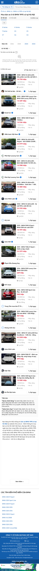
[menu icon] (2, 2)
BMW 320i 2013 (7, 521)
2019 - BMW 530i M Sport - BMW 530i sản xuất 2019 (26, 226)
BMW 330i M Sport (8, 497)
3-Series (4, 27)
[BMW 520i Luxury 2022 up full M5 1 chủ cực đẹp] (8, 101)
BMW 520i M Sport (8, 514)
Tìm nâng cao (6, 7)
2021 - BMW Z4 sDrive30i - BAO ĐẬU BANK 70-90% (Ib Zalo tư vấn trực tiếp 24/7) (26, 163)
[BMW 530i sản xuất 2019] (8, 229)
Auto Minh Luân (10, 199)
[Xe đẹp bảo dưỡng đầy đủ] (8, 380)
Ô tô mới (12, 18)
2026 (12, 44)
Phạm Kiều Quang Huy (12, 263)
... (2, 39)
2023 (33, 44)
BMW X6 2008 (7, 518)
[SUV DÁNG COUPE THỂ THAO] (8, 144)
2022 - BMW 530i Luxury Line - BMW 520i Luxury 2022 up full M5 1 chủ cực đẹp (27, 98)
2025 (19, 44)
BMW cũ (9, 11)
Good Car (8, 113)
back (4, 22)
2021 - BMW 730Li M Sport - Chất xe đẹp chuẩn (26, 248)
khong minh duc (10, 328)
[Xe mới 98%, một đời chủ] (8, 208)
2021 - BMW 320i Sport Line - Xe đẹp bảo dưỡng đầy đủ (26, 377)
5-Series (29, 27)
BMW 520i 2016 (7, 524)
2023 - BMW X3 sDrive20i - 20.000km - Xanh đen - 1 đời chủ (26, 184)
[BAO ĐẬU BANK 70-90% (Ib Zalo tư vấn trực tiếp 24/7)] (8, 165)
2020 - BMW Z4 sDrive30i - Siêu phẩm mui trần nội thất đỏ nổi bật (27, 77)
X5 (27, 31)
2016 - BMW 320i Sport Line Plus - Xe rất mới (26, 291)
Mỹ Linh (7, 220)
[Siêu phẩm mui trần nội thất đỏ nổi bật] (8, 79)
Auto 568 (8, 242)
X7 (3, 35)
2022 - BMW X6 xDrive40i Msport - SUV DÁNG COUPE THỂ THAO (26, 141)
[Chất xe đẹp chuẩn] (8, 251)
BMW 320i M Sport (8, 504)
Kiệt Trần (8, 371)
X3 (15, 31)
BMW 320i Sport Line (9, 500)
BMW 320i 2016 (7, 511)
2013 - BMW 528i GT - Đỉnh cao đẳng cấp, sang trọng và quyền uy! (27, 356)
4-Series (17, 27)
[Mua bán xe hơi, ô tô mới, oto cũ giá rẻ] (19, 2)
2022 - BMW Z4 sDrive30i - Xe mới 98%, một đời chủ (27, 205)
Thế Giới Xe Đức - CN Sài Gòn (14, 91)
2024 (26, 44)
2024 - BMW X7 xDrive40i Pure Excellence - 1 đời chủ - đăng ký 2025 (27, 335)
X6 (15, 35)
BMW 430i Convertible (9, 528)
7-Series (4, 31)
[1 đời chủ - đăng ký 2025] (8, 337)
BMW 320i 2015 (7, 507)
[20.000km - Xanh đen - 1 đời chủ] (8, 187)
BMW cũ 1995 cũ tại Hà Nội (22, 11)
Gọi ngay (33, 91)
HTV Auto (8, 285)
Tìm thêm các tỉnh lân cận (8, 52)
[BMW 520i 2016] (8, 272)
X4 (27, 35)
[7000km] (8, 122)
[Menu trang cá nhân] (36, 2)
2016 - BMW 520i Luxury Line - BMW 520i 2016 (27, 269)
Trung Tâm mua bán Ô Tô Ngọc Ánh (14, 306)
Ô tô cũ (3, 11)
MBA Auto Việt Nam (11, 134)
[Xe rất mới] (8, 294)
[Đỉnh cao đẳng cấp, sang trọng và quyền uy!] (8, 358)
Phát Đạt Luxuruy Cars (12, 156)
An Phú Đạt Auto (10, 392)
